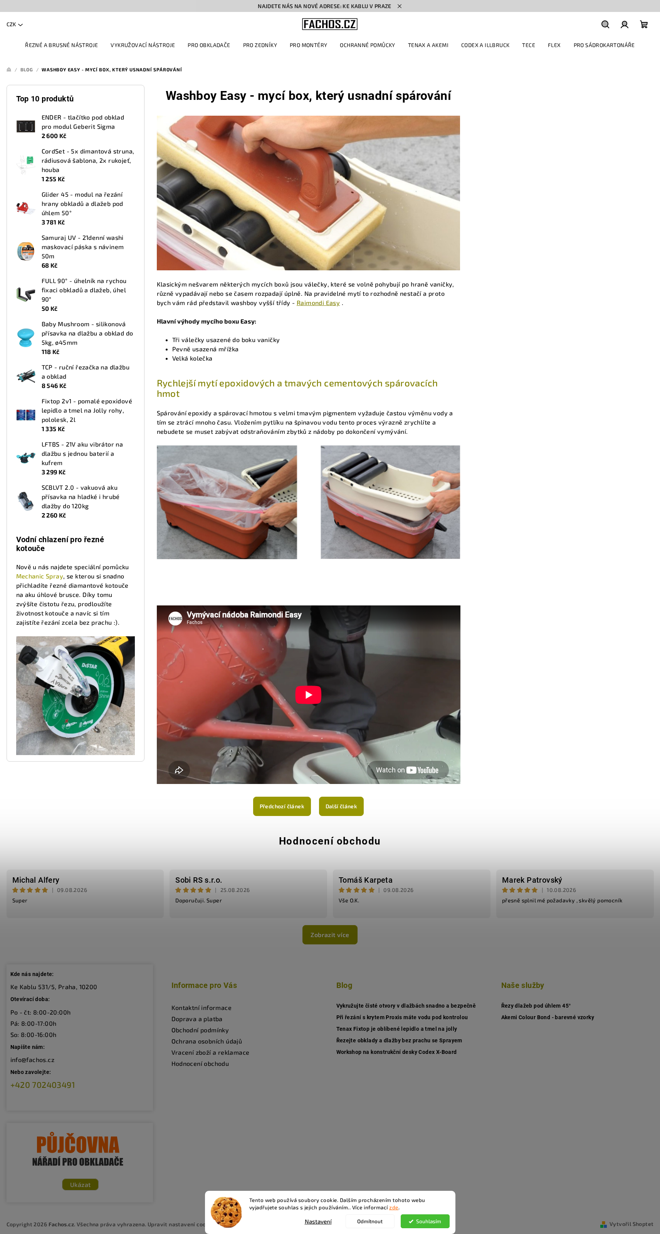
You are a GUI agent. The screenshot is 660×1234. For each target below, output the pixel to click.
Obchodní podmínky (200, 1029)
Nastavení (318, 1221)
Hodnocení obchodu (330, 841)
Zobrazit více (330, 934)
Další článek (342, 806)
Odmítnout (370, 1221)
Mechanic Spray (40, 576)
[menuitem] (61, 45)
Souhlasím (428, 1221)
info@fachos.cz (32, 1059)
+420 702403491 (43, 1084)
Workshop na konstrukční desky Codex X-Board (396, 1052)
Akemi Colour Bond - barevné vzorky (548, 1017)
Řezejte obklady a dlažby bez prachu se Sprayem (399, 1040)
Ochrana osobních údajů (206, 1041)
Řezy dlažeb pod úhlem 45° (536, 1005)
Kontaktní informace (201, 1007)
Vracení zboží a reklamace (210, 1052)
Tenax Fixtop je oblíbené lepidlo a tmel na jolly (396, 1029)
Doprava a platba (197, 1018)
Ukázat (80, 1184)
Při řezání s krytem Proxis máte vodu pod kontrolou (402, 1017)
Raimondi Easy (318, 302)
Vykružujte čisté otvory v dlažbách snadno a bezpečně (406, 1005)
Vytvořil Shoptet (631, 1224)
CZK (11, 24)
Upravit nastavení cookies (182, 1224)
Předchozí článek (282, 806)
